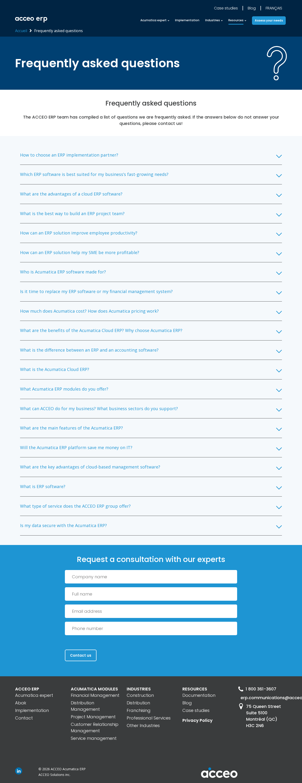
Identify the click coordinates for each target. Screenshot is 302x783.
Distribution (138, 703)
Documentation (198, 695)
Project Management (93, 717)
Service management (94, 738)
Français (274, 8)
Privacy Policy (197, 720)
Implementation (187, 20)
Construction (140, 695)
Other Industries (143, 725)
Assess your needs (269, 20)
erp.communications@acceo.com (264, 698)
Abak (20, 703)
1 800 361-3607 (261, 689)
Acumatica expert (34, 695)
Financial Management (95, 695)
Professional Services (149, 718)
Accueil (21, 31)
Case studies (226, 8)
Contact (24, 718)
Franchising (139, 710)
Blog (252, 8)
